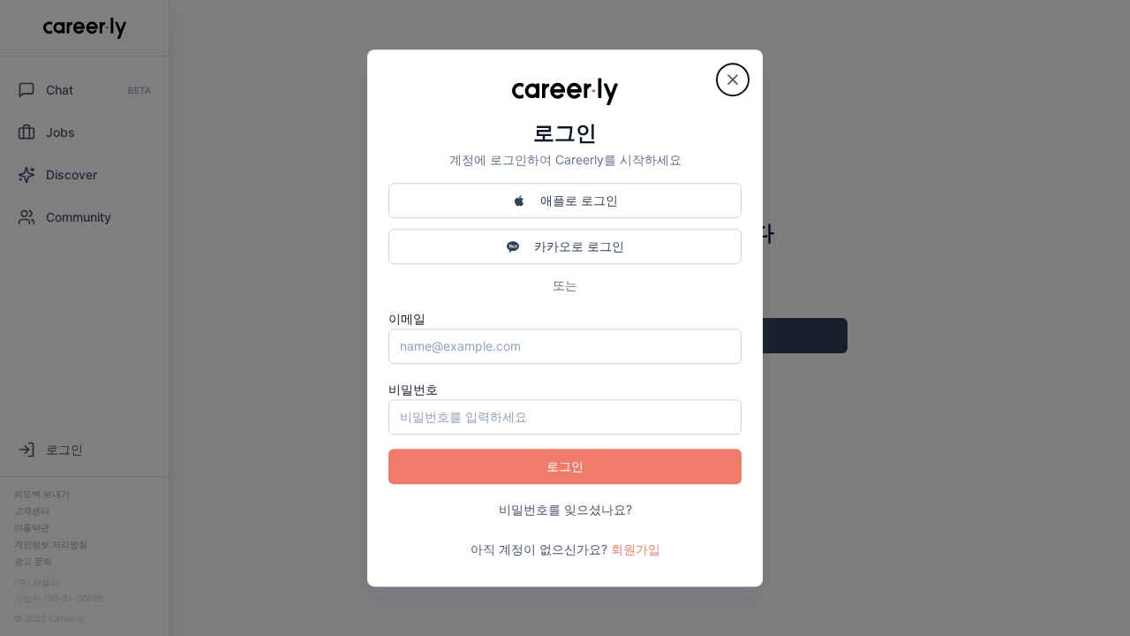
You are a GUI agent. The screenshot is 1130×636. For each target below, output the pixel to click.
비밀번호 (413, 389)
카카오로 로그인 (579, 246)
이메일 (407, 318)
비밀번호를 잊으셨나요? (565, 509)
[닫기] (733, 79)
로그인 (565, 465)
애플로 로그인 (579, 200)
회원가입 (635, 548)
